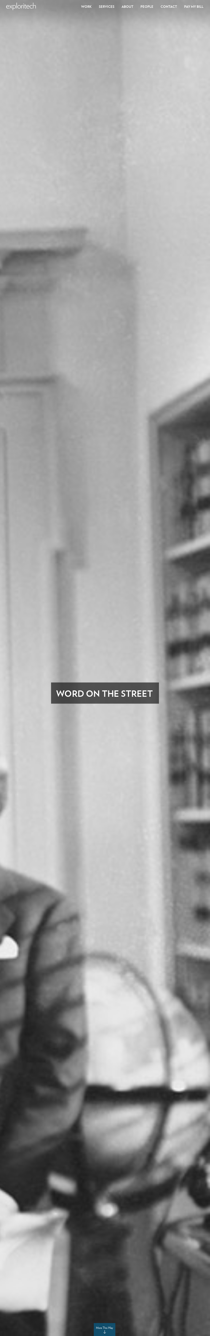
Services (106, 6)
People (146, 6)
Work (86, 6)
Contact (169, 6)
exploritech (21, 6)
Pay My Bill (193, 6)
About (127, 6)
